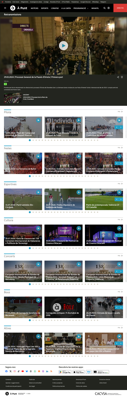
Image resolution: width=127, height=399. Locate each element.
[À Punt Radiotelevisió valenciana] (15, 393)
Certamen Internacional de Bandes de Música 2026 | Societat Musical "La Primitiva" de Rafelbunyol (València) (63, 276)
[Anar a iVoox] (39, 371)
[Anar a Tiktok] (19, 371)
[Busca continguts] (104, 8)
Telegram (103, 2)
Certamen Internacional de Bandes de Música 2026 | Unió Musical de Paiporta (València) (103, 276)
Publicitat (32, 379)
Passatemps (75, 2)
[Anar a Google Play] (65, 372)
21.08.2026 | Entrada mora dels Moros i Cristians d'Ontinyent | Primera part (103, 170)
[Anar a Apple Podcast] (43, 371)
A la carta (66, 8)
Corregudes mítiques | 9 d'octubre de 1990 (62, 314)
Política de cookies (81, 386)
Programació (80, 8)
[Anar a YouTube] (23, 371)
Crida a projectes (57, 383)
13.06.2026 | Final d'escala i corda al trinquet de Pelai (62, 134)
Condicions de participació (13, 386)
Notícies (34, 8)
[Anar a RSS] (51, 371)
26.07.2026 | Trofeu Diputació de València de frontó (60, 206)
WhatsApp (95, 2)
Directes (120, 8)
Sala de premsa (57, 379)
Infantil (95, 8)
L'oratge (46, 2)
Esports (44, 8)
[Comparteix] (118, 77)
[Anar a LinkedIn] (47, 371)
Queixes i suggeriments (12, 383)
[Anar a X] (11, 371)
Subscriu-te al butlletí (35, 383)
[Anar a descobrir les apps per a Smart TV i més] (101, 372)
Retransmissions (12, 14)
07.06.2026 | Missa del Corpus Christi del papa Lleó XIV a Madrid (102, 350)
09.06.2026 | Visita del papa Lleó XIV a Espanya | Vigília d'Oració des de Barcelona (63, 348)
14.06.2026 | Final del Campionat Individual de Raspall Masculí (20, 134)
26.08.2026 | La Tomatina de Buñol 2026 (20, 170)
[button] (30, 140)
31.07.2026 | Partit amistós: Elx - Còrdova (19, 206)
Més (119, 111)
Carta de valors (80, 383)
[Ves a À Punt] (18, 8)
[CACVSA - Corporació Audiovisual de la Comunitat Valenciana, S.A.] (108, 393)
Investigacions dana (36, 2)
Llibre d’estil (103, 383)
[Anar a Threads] (31, 371)
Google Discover (86, 2)
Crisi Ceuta (16, 2)
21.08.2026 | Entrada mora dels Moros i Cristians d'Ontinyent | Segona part (63, 170)
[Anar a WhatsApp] (35, 371)
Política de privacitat (59, 386)
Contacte (8, 379)
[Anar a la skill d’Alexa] (88, 372)
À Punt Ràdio (66, 2)
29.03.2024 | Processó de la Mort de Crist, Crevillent (35, 98)
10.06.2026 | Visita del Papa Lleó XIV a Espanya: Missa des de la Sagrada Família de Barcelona (22, 348)
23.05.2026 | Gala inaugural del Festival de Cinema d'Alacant (104, 242)
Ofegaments (24, 2)
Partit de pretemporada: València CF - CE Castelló (103, 206)
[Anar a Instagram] (15, 371)
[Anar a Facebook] (6, 371)
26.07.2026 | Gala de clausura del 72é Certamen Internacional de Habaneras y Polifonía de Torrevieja (22, 240)
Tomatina (8, 2)
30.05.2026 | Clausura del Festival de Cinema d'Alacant (62, 242)
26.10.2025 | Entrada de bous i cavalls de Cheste (103, 314)
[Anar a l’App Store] (79, 372)
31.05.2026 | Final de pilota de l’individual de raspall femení (99, 134)
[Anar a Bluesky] (27, 371)
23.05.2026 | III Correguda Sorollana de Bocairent (22, 314)
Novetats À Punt (55, 2)
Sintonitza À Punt (81, 379)
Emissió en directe (104, 379)
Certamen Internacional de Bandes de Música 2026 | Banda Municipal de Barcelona (22, 276)
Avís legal (32, 386)
